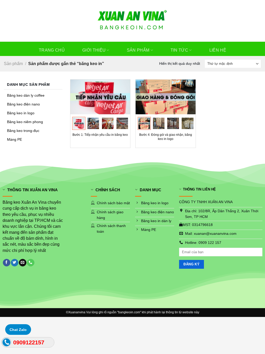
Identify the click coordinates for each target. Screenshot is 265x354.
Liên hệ (217, 50)
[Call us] (30, 262)
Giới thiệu (94, 50)
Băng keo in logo (20, 113)
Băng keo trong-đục (23, 131)
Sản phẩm (138, 50)
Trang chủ (52, 50)
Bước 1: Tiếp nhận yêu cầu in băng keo (100, 135)
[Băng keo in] (132, 20)
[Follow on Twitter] (14, 262)
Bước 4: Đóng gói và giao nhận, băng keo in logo (165, 137)
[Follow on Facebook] (6, 262)
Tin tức (179, 50)
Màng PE (14, 139)
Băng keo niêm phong (25, 122)
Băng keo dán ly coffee (26, 95)
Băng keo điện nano (23, 104)
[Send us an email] (22, 262)
